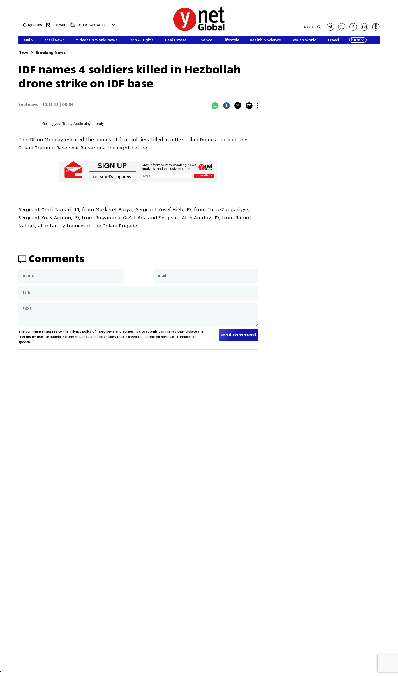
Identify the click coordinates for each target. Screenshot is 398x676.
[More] (257, 105)
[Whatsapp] (215, 105)
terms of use (31, 336)
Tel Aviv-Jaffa (94, 25)
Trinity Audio (72, 124)
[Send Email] (249, 105)
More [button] (355, 40)
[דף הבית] (199, 30)
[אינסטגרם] (364, 27)
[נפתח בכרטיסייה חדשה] (330, 27)
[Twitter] (237, 105)
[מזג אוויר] (72, 26)
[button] (112, 25)
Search (310, 26)
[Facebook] (226, 105)
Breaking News (50, 53)
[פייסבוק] (353, 27)
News (23, 53)
